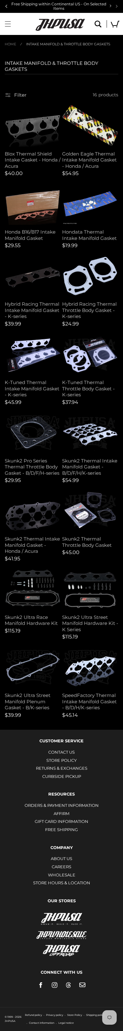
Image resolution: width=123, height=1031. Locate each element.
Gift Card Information (61, 821)
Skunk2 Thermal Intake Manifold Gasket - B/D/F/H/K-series (89, 467)
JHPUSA (61, 918)
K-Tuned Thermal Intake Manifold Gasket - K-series (32, 388)
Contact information (41, 1022)
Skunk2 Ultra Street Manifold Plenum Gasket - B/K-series (27, 701)
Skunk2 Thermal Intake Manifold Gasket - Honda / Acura (32, 545)
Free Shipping (61, 829)
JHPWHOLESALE (61, 931)
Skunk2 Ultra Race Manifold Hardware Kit (31, 620)
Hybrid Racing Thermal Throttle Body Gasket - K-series (89, 310)
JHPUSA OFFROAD (61, 949)
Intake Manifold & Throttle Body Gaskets (68, 44)
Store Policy (61, 760)
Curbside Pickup (61, 776)
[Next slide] (116, 6)
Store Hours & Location (61, 882)
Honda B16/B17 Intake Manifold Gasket (30, 235)
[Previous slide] (6, 6)
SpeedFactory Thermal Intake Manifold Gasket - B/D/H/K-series (89, 701)
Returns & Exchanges (61, 768)
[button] (8, 24)
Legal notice (66, 1022)
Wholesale (61, 874)
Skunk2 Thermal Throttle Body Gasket (87, 542)
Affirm (61, 813)
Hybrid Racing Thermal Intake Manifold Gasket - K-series (32, 310)
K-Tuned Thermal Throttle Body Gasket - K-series (88, 388)
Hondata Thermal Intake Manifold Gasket (89, 235)
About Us (61, 858)
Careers (61, 866)
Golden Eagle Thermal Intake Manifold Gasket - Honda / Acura (89, 160)
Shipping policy (95, 1015)
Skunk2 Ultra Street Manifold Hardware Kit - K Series (90, 623)
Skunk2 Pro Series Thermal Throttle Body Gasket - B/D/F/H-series (32, 467)
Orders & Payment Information (62, 805)
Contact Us (61, 752)
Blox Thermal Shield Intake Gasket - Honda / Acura (33, 160)
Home (10, 44)
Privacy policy (54, 1015)
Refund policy (33, 1015)
